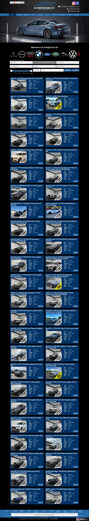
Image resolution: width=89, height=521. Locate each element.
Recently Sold (26, 14)
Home (12, 14)
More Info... (41, 91)
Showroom (19, 14)
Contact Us (76, 14)
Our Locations (69, 14)
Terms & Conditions (80, 511)
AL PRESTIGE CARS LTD (10, 515)
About (33, 14)
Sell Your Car (40, 14)
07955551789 (74, 11)
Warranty (55, 14)
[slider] (11, 71)
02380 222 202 (74, 9)
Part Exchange (36, 512)
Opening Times (62, 14)
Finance (47, 14)
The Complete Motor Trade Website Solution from (38, 518)
